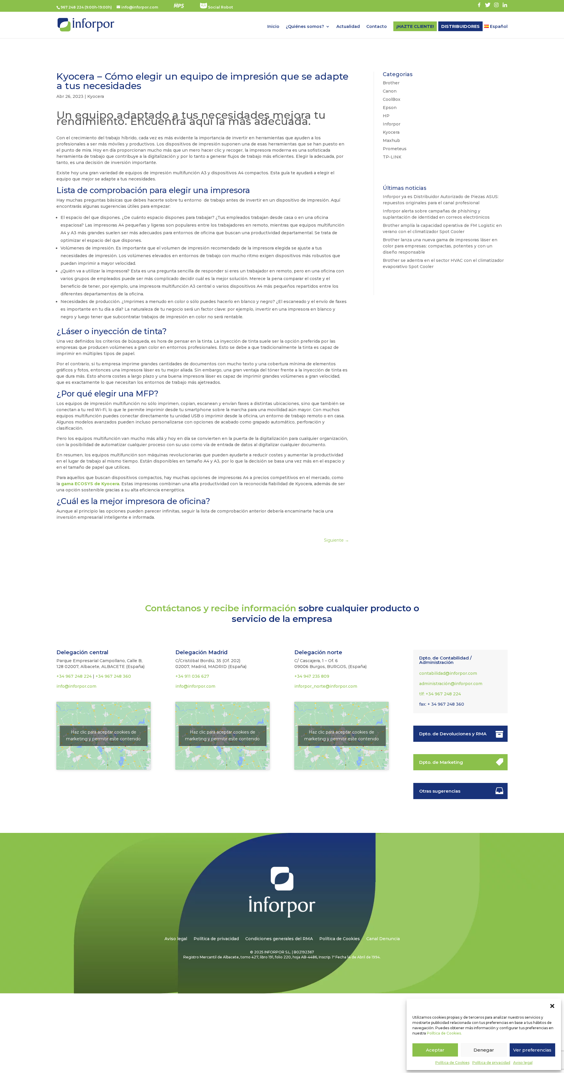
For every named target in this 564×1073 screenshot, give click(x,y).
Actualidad (348, 26)
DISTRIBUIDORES (460, 26)
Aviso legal (523, 1062)
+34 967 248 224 (74, 676)
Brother (391, 83)
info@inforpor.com (76, 686)
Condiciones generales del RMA (279, 938)
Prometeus (395, 148)
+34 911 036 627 (192, 676)
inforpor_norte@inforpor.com (325, 686)
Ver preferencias (532, 1050)
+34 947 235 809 (311, 676)
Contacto (376, 26)
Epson (390, 107)
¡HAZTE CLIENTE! (415, 26)
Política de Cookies (452, 1062)
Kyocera (95, 96)
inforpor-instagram (496, 5)
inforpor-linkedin (505, 5)
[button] (552, 1006)
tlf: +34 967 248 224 (440, 694)
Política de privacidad (491, 1062)
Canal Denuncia (383, 938)
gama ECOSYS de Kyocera (90, 483)
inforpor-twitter (488, 5)
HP (386, 115)
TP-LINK (392, 157)
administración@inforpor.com (450, 683)
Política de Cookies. (444, 1033)
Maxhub (391, 140)
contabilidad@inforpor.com (448, 673)
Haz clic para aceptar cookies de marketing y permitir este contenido (103, 735)
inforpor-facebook (479, 5)
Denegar (484, 1050)
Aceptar (435, 1050)
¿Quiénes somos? (305, 26)
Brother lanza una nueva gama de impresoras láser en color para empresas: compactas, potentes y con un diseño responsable (440, 246)
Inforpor (391, 124)
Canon (390, 91)
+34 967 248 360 (113, 676)
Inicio (273, 26)
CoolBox (391, 99)
